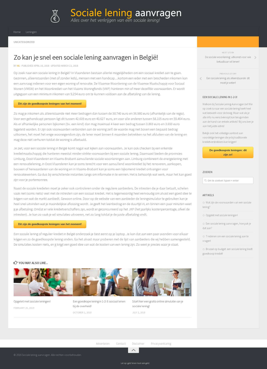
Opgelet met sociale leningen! (32, 301)
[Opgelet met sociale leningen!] (43, 282)
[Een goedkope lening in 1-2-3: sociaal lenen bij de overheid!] (102, 282)
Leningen (31, 32)
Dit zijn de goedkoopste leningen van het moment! (50, 103)
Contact (121, 343)
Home (17, 32)
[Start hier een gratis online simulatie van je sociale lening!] (161, 282)
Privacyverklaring (161, 343)
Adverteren (103, 343)
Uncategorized (24, 42)
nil (18, 65)
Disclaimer (138, 343)
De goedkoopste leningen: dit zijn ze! (228, 152)
